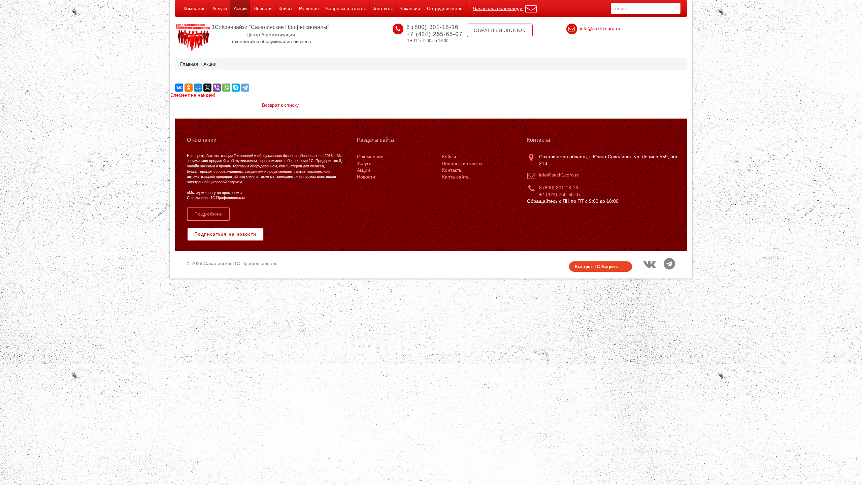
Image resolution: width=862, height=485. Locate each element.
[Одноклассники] (189, 88)
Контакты (382, 8)
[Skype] (236, 88)
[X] (207, 88)
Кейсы (285, 8)
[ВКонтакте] (179, 88)
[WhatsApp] (226, 88)
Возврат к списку (280, 105)
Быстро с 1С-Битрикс (596, 266)
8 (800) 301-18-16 (558, 187)
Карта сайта (455, 177)
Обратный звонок (500, 30)
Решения (309, 8)
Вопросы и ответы (346, 8)
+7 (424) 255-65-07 (560, 194)
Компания (195, 8)
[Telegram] (245, 88)
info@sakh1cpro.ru (600, 28)
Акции (240, 8)
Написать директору (498, 8)
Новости (263, 8)
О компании (370, 156)
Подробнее (208, 214)
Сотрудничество (445, 8)
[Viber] (217, 88)
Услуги (219, 8)
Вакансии (409, 8)
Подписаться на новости (225, 234)
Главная (189, 64)
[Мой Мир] (198, 88)
